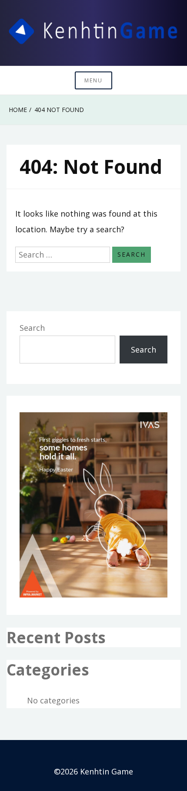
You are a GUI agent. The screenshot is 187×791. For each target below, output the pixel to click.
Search (32, 328)
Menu (93, 80)
